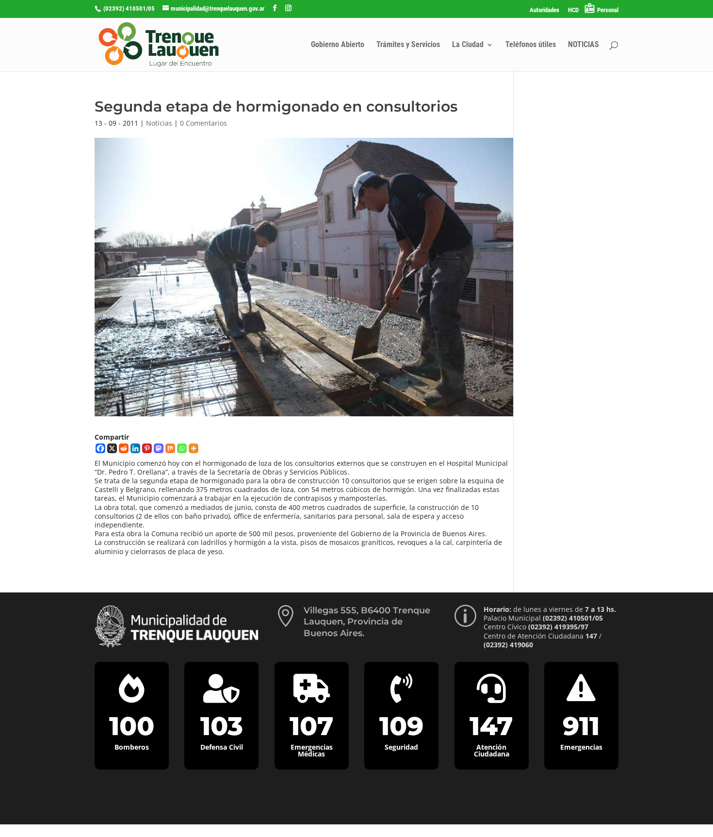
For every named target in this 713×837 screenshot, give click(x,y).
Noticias (159, 123)
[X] (112, 448)
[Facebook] (100, 448)
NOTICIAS (583, 45)
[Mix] (170, 448)
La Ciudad (468, 45)
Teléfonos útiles (530, 45)
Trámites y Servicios (408, 45)
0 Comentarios (203, 123)
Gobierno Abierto (337, 45)
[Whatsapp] (182, 448)
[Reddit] (124, 448)
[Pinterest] (147, 448)
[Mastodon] (158, 448)
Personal (607, 10)
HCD (573, 10)
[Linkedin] (135, 448)
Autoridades (544, 10)
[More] (193, 448)
